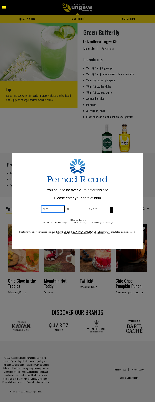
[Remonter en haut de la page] (5, 391)
